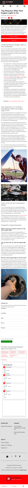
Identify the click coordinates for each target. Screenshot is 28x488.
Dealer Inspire (23, 470)
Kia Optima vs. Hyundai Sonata (5, 356)
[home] (8, 2)
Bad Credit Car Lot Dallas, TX (13, 352)
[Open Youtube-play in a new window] (15, 456)
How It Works (5, 442)
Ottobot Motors (13, 15)
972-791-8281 (6, 370)
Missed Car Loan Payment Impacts (5, 352)
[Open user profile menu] (23, 486)
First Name (3, 308)
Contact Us (14, 40)
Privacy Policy (9, 467)
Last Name (3, 313)
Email (2, 318)
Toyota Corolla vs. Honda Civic (22, 352)
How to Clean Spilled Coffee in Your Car (16, 101)
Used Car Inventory (14, 36)
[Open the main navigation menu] (25, 2)
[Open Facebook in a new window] (11, 456)
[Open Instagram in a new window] (19, 456)
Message (3, 327)
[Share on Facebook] (9, 18)
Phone (2, 323)
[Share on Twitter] (11, 18)
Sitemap (20, 467)
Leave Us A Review (6, 445)
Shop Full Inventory (6, 426)
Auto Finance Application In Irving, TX (19, 427)
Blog (6, 359)
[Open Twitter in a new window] (7, 457)
